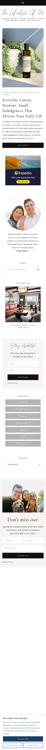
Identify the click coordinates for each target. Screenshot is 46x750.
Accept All (23, 739)
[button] (23, 3)
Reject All (33, 745)
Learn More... (23, 251)
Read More (23, 145)
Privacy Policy (13, 383)
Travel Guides (23, 409)
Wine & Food (23, 422)
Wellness (23, 416)
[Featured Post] (23, 304)
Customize (12, 745)
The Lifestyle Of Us (23, 13)
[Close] (44, 715)
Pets (23, 429)
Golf (23, 436)
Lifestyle (23, 402)
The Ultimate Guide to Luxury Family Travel (23, 326)
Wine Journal (23, 443)
